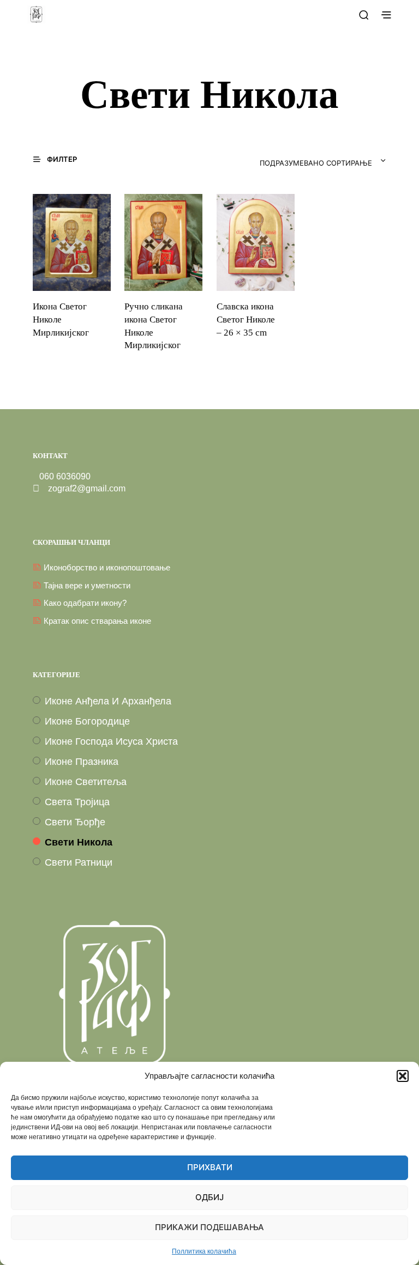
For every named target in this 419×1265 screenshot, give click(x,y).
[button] (402, 1076)
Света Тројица (77, 801)
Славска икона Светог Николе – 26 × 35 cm (246, 319)
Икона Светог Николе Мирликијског (61, 319)
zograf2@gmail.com (82, 488)
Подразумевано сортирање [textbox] (316, 163)
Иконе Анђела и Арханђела (108, 701)
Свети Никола (78, 842)
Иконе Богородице (87, 721)
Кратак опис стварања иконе (97, 620)
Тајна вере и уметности (87, 585)
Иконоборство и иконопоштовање (107, 567)
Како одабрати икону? (85, 602)
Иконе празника (81, 761)
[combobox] (293, 160)
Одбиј (209, 1198)
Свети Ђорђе (75, 822)
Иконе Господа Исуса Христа (111, 741)
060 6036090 (62, 476)
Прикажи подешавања (209, 1228)
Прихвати (209, 1168)
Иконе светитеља (86, 781)
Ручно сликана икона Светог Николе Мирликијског (153, 325)
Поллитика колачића (204, 1251)
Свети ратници (78, 862)
